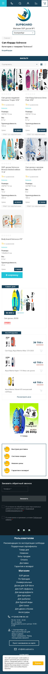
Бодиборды (7, 50)
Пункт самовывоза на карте (24, 643)
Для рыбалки (24, 598)
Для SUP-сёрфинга (24, 588)
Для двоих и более (24, 608)
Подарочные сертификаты (24, 546)
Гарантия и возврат (24, 566)
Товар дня (24, 549)
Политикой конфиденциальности (20, 510)
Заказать (24, 499)
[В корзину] (41, 350)
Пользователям (24, 538)
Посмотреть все (24, 397)
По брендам (24, 579)
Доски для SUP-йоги (24, 585)
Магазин (24, 570)
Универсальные (24, 582)
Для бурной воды (24, 602)
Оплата (24, 559)
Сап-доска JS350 (11, 318)
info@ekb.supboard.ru (26, 649)
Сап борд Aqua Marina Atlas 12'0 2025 (19, 351)
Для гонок (24, 605)
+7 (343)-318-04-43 (19, 617)
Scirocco (4, 108)
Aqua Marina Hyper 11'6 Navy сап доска (20, 371)
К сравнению (9, 105)
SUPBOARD (24, 24)
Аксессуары (24, 612)
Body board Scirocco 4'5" (12, 239)
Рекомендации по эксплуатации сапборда (24, 543)
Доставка (24, 563)
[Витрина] (41, 64)
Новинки (24, 553)
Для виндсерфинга (24, 592)
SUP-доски (24, 575)
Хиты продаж (24, 556)
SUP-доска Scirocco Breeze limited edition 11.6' (10, 169)
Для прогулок (24, 595)
